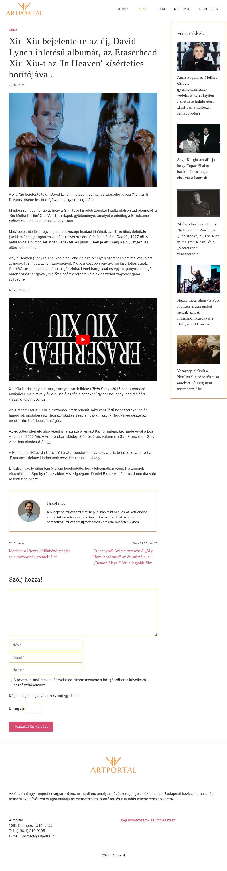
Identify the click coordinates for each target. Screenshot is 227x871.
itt (33, 247)
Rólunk (182, 9)
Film (161, 9)
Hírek (123, 9)
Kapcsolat (209, 9)
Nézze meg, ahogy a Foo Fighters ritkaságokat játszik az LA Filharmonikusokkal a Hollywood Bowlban (198, 312)
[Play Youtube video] (83, 339)
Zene (143, 9)
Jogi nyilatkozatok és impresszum (147, 820)
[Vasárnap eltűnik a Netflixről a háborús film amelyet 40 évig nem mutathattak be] (198, 361)
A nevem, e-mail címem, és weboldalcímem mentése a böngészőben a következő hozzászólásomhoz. (80, 682)
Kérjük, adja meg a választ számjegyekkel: (43, 696)
